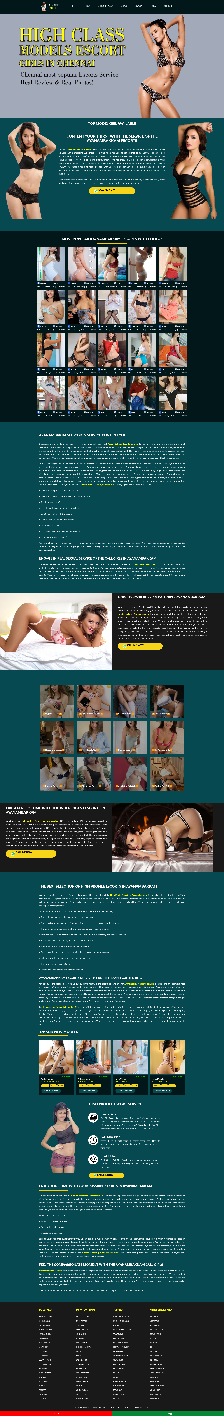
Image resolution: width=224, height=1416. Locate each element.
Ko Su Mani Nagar (121, 1321)
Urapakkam (44, 1338)
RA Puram (43, 1369)
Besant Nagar (45, 1360)
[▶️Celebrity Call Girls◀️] (130, 790)
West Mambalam (120, 1343)
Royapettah (44, 1356)
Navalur (154, 1338)
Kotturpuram (45, 1364)
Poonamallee (156, 1364)
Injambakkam (45, 1325)
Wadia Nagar (119, 1338)
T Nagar (42, 1386)
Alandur (154, 1377)
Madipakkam (44, 1343)
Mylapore (43, 1351)
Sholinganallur (105, 6)
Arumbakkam (119, 1364)
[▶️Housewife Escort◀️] (57, 754)
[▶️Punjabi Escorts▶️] (57, 790)
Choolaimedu (82, 1394)
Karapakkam (155, 1394)
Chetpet (153, 1347)
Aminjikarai (155, 1381)
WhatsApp (168, 1414)
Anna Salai (81, 1334)
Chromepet (155, 1390)
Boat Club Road (83, 1317)
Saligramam (81, 1360)
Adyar (124, 6)
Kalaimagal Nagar (121, 1317)
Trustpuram (118, 1334)
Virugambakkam (83, 1373)
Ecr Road (43, 1399)
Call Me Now (106, 190)
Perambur (154, 1360)
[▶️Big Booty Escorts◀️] (94, 790)
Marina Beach (82, 1381)
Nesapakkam (118, 1386)
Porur (87, 6)
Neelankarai (81, 1377)
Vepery (116, 1399)
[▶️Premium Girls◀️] (130, 717)
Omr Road (43, 1394)
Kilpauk (116, 1377)
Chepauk (117, 1373)
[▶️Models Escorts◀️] (130, 754)
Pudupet (117, 1325)
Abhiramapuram (157, 1373)
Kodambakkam (119, 1381)
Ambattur (154, 1321)
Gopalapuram (82, 1330)
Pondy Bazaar (156, 1343)
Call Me (56, 1414)
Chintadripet (82, 1386)
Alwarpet (139, 6)
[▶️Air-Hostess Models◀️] (94, 717)
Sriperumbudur (157, 1369)
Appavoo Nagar (83, 1343)
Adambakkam (156, 1356)
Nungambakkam (46, 1317)
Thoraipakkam (45, 1330)
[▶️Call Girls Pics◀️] (167, 717)
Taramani (80, 1325)
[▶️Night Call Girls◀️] (57, 717)
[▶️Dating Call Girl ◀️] (167, 790)
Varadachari (118, 1394)
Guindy (79, 1351)
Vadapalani (44, 1381)
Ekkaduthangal (83, 1399)
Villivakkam (81, 1369)
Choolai (154, 1351)
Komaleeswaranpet (121, 1347)
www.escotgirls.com (87, 1408)
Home (73, 6)
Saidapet (80, 1356)
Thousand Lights (83, 1364)
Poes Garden (82, 1321)
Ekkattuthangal (83, 1347)
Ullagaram (118, 1360)
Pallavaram (155, 1325)
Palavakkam (118, 1351)
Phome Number (51, 1091)
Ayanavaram (118, 1369)
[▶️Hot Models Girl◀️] (94, 754)
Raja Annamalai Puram (123, 1330)
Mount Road (156, 1334)
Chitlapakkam (82, 1390)
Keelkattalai (155, 1399)
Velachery (43, 1347)
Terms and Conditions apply (135, 1408)
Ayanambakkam (157, 1386)
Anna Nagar (44, 1321)
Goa (154, 6)
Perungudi (118, 1390)
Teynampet (44, 1377)
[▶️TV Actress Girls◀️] (167, 754)
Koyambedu (81, 1338)
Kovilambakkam (46, 1334)
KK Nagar (154, 1317)
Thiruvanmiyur (45, 1373)
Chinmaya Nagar (120, 1356)
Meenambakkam (157, 1330)
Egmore (42, 1390)
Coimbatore (169, 6)
